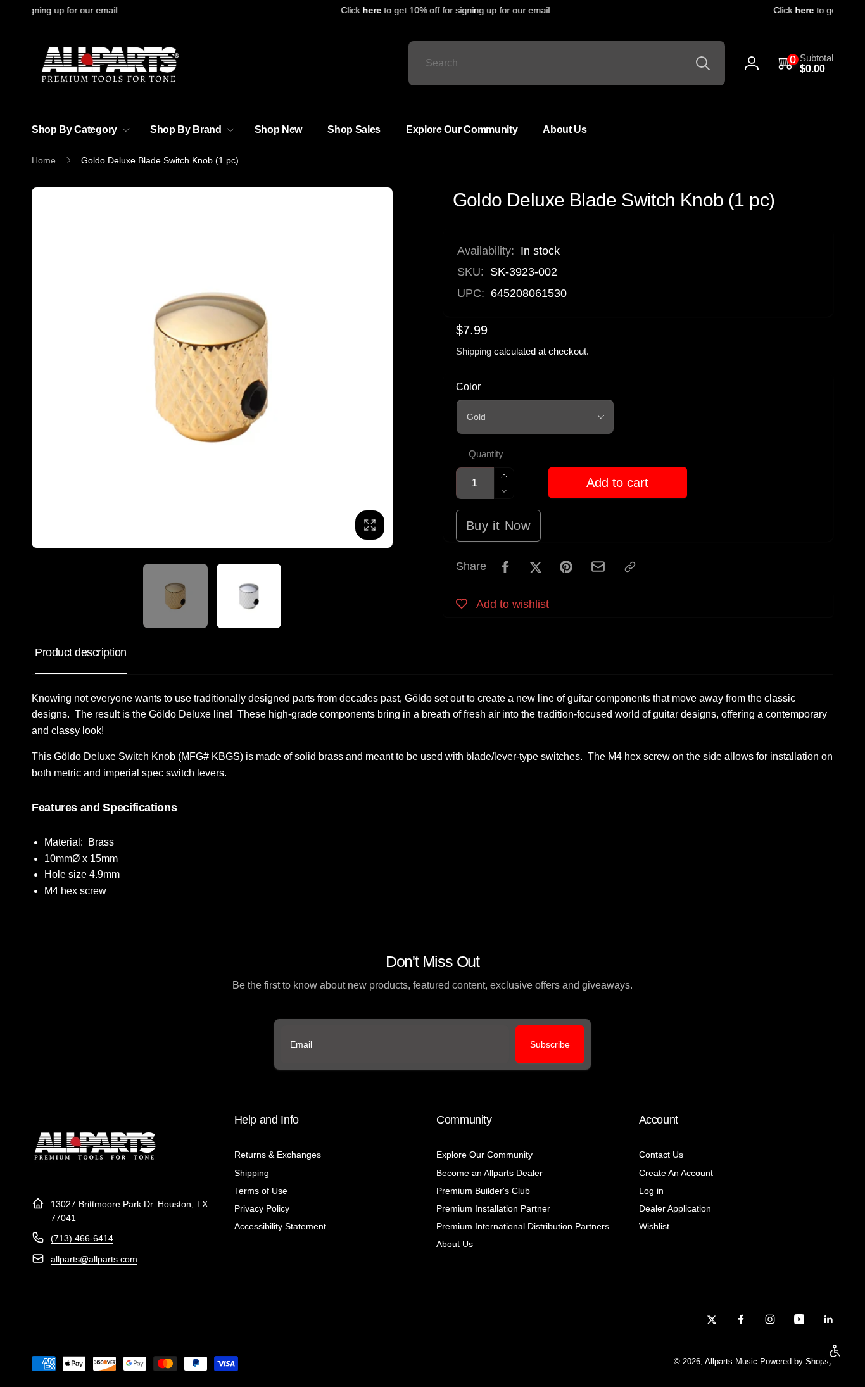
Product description (81, 652)
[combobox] (566, 63)
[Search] (703, 63)
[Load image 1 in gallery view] (175, 596)
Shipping (473, 351)
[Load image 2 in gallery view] (249, 596)
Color (468, 386)
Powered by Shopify (796, 1361)
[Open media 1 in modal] (212, 367)
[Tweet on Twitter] (535, 566)
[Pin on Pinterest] (566, 566)
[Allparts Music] (95, 1172)
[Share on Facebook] (505, 566)
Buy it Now (498, 526)
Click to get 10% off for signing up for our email (436, 10)
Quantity (486, 454)
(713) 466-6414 (82, 1238)
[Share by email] (598, 566)
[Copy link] (630, 566)
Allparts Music (731, 1361)
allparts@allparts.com (94, 1259)
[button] (805, 63)
